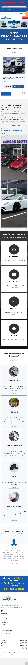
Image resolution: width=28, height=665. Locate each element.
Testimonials (5, 620)
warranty (4, 618)
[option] (14, 72)
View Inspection (14, 457)
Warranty (14, 487)
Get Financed (14, 426)
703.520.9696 (7, 9)
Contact (4, 622)
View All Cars (6, 94)
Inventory (4, 614)
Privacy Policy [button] (8, 603)
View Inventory (14, 393)
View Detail (8, 85)
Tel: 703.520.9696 (5, 631)
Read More (14, 520)
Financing (4, 616)
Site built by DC (15, 603)
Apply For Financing (17, 85)
